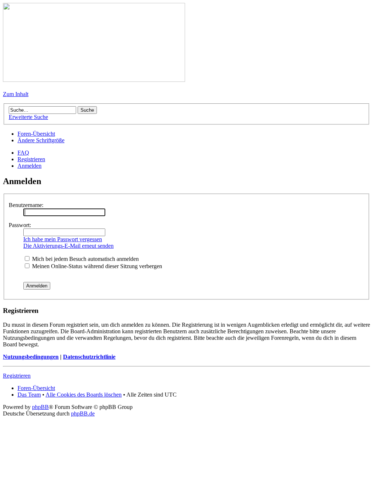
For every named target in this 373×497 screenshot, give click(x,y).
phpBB (40, 407)
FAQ (23, 153)
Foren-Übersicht (36, 134)
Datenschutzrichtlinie (89, 357)
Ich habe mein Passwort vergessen (62, 239)
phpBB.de (83, 413)
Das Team (29, 394)
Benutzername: (26, 205)
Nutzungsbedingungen (31, 357)
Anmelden (29, 166)
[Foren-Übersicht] (94, 80)
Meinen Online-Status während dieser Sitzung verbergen (96, 266)
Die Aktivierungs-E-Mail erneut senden (68, 246)
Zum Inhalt (15, 94)
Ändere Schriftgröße (40, 140)
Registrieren (31, 159)
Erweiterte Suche (28, 117)
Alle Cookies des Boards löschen (84, 394)
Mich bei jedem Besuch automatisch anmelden (85, 259)
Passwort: (20, 225)
